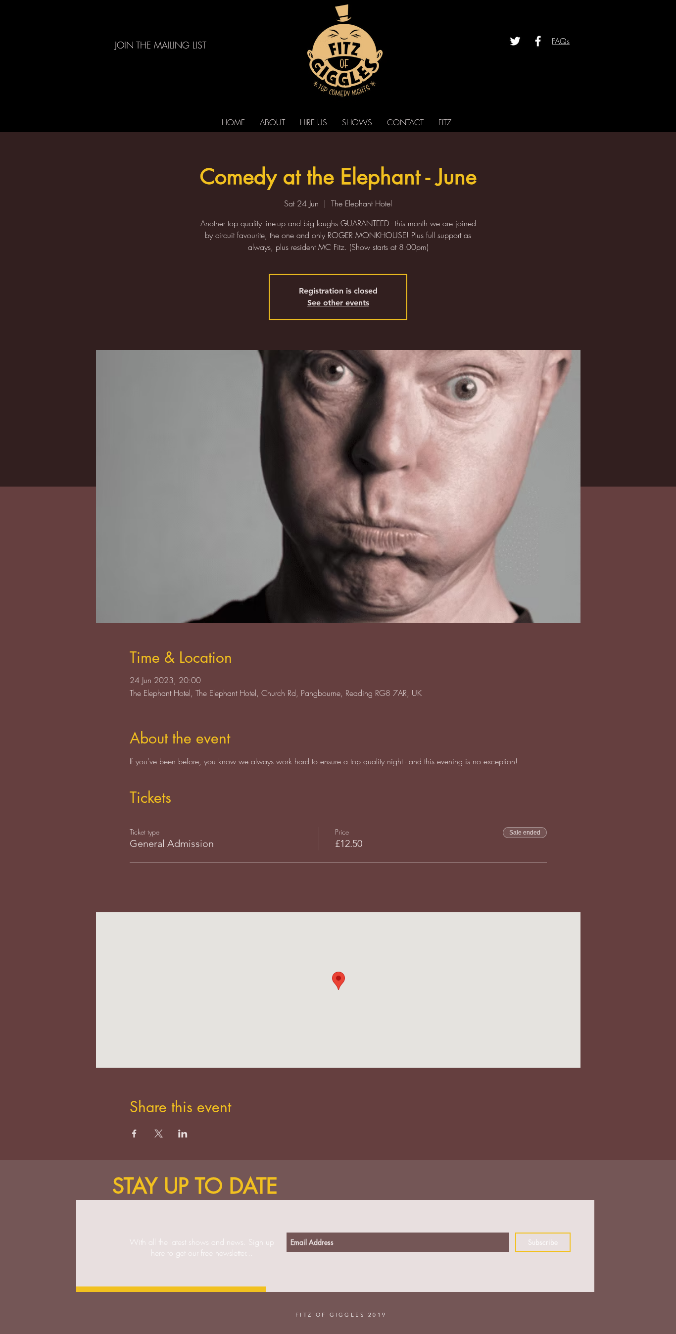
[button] (161, 45)
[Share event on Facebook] (134, 1133)
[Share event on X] (158, 1133)
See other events (338, 302)
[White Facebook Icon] (538, 41)
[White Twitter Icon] (515, 41)
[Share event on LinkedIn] (183, 1133)
